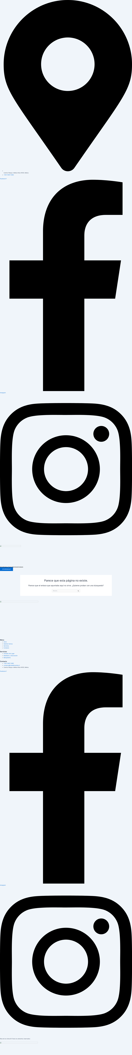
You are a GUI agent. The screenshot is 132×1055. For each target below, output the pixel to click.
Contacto (20, 567)
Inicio (1, 567)
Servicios (15, 567)
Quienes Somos (7, 567)
